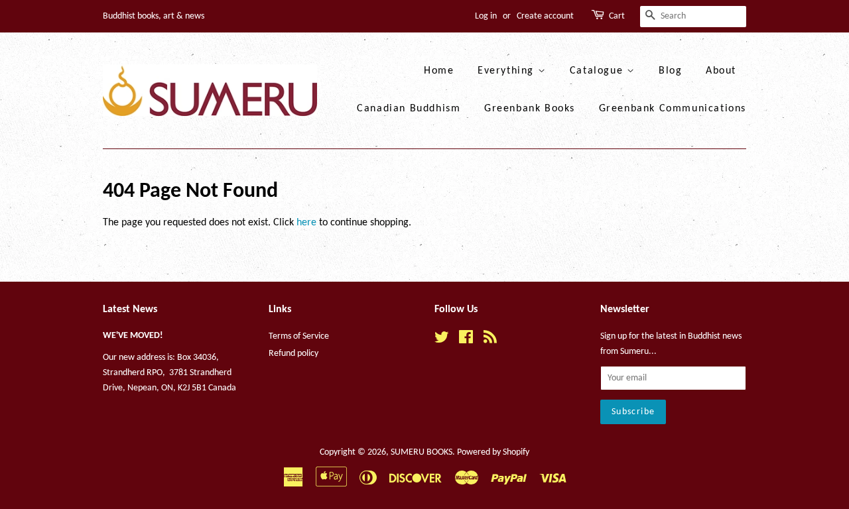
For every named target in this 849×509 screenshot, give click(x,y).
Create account (545, 16)
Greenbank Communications (672, 108)
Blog (670, 71)
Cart (617, 16)
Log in (486, 16)
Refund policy (293, 353)
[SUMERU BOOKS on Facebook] (466, 340)
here (306, 222)
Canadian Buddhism (408, 108)
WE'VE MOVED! (133, 335)
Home (439, 71)
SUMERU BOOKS (421, 452)
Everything (508, 71)
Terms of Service (299, 336)
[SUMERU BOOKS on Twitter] (441, 340)
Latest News (130, 309)
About (721, 71)
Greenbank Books (529, 108)
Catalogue (598, 71)
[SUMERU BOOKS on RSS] (490, 340)
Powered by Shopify (493, 452)
